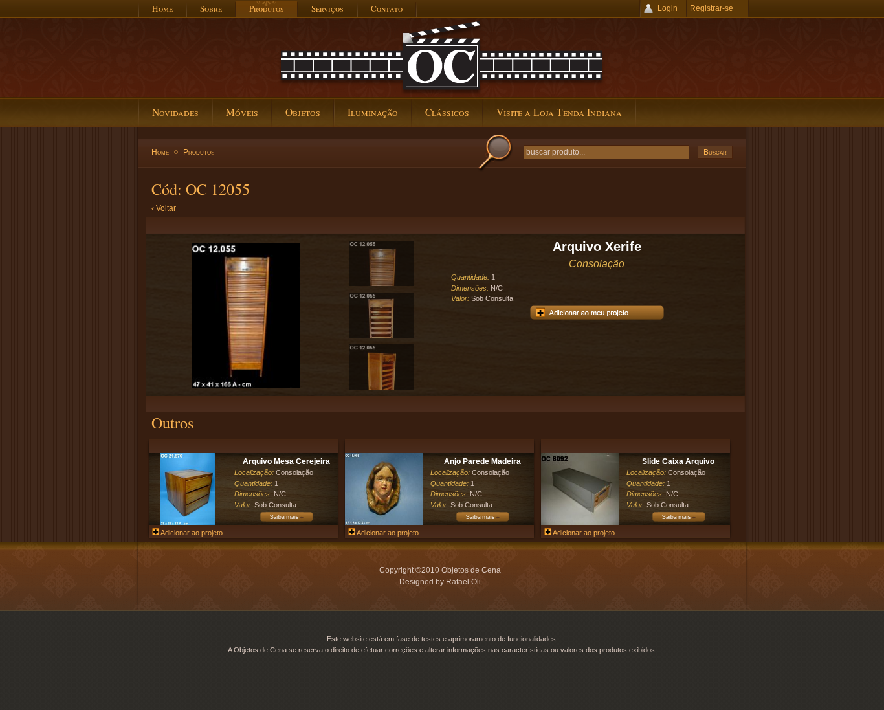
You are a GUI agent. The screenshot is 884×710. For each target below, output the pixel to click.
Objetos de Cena (442, 57)
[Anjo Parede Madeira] (384, 522)
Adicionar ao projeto (191, 533)
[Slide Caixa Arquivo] (580, 522)
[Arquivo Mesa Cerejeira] (187, 522)
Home (160, 152)
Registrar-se (711, 8)
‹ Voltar (163, 208)
